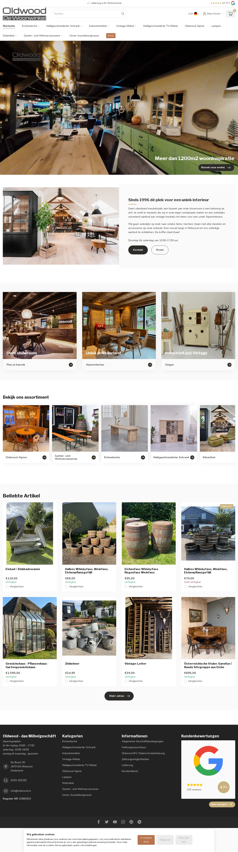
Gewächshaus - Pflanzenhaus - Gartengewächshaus (27, 665)
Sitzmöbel (8, 35)
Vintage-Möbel (125, 26)
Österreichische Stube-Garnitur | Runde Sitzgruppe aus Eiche (207, 665)
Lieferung (127, 765)
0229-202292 (19, 780)
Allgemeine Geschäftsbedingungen (142, 741)
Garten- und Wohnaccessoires (42, 35)
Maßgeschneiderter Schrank (63, 26)
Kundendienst (130, 771)
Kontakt (138, 250)
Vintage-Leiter (135, 663)
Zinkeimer (72, 663)
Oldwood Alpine (194, 26)
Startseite (9, 26)
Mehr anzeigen (219, 804)
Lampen (216, 26)
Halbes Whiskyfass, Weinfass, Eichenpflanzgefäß (86, 570)
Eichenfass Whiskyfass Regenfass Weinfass (141, 570)
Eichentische (29, 26)
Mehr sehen (116, 696)
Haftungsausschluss (134, 747)
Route (160, 250)
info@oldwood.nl (21, 791)
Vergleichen (17, 586)
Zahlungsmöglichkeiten (135, 759)
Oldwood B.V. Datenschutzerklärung (143, 753)
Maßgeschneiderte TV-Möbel (160, 26)
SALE (111, 35)
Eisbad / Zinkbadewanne (23, 569)
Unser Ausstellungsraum (84, 35)
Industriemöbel (98, 26)
